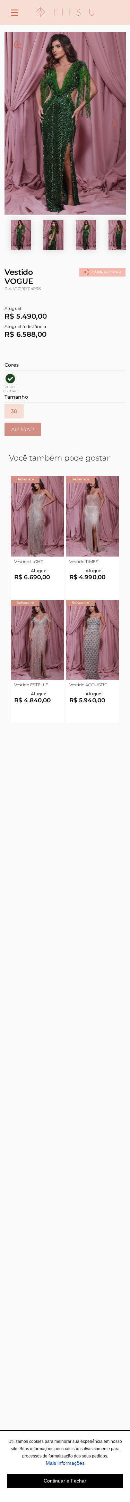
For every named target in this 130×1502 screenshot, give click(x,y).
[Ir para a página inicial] (65, 21)
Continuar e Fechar (65, 1481)
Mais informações (84, 1463)
